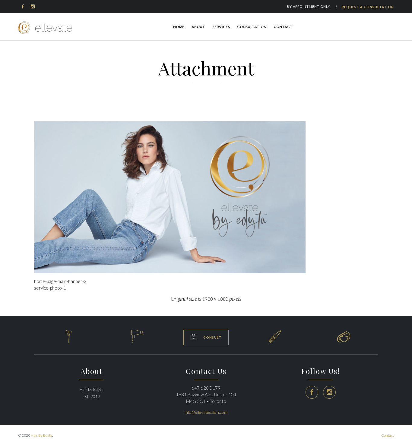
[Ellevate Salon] (45, 27)
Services (221, 26)
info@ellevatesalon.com (206, 412)
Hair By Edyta (41, 435)
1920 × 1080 (215, 299)
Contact (283, 26)
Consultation (251, 26)
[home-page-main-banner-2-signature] (206, 197)
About (198, 26)
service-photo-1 (50, 288)
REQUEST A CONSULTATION (368, 7)
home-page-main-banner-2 (60, 281)
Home (178, 26)
